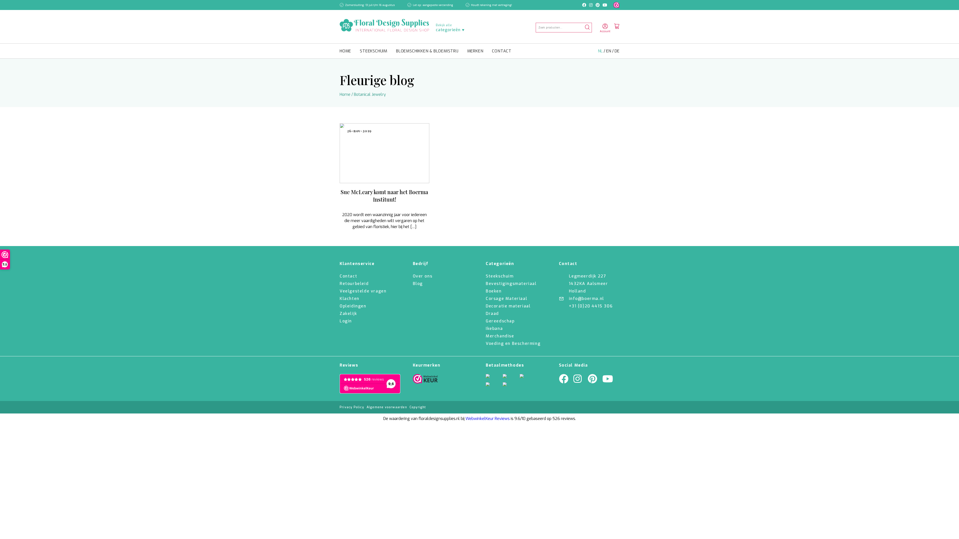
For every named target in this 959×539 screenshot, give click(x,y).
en (609, 51)
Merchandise (500, 336)
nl (601, 51)
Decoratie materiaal (508, 306)
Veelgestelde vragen (363, 291)
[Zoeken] (587, 27)
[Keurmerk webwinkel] (616, 5)
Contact (501, 51)
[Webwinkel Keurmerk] (425, 380)
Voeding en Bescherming (513, 343)
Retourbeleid (354, 283)
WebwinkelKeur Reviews (488, 418)
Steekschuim (373, 51)
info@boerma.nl (586, 298)
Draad (492, 313)
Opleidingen (353, 306)
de (617, 51)
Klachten (349, 298)
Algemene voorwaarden (387, 407)
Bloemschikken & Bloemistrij (427, 51)
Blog (418, 283)
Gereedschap (500, 321)
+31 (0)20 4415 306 (591, 306)
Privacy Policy (352, 407)
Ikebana (494, 328)
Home (345, 51)
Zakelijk (348, 313)
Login (346, 321)
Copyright (418, 407)
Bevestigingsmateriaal (511, 283)
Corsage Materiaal (506, 298)
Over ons (423, 276)
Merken (475, 51)
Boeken (494, 291)
